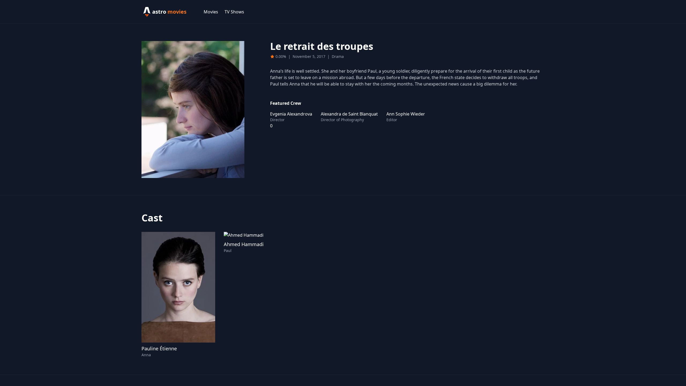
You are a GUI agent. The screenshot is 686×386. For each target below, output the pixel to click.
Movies (211, 12)
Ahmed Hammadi (244, 244)
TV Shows (234, 12)
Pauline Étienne (159, 348)
